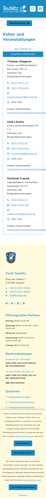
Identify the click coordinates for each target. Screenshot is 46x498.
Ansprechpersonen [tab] (23, 54)
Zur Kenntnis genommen (23, 487)
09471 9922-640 (20, 148)
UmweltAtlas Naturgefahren (21, 407)
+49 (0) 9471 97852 (19, 291)
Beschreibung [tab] (23, 49)
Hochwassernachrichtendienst (21, 402)
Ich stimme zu (23, 443)
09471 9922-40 (19, 143)
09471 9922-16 (19, 83)
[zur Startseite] (15, 8)
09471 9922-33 (19, 199)
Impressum (23, 495)
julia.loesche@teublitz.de (24, 153)
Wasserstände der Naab (19, 397)
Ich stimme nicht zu (23, 452)
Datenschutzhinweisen (24, 436)
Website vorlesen (17, 23)
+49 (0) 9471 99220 (19, 287)
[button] (33, 9)
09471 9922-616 (20, 88)
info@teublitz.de (18, 295)
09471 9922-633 (20, 205)
